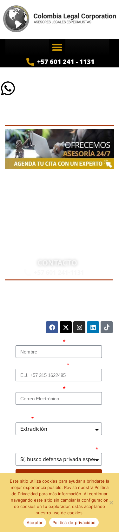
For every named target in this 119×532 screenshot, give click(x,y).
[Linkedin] (93, 327)
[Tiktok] (107, 327)
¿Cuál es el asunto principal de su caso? (55, 415)
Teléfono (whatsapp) (41, 365)
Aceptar (35, 522)
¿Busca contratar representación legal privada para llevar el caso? (55, 446)
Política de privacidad (74, 522)
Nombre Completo (39, 341)
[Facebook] (52, 327)
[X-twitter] (66, 327)
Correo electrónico (39, 388)
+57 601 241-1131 (59, 272)
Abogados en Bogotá (87, 184)
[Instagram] (79, 327)
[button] (57, 47)
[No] (111, 502)
